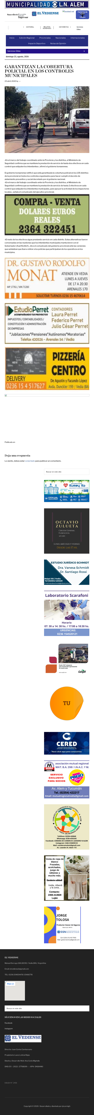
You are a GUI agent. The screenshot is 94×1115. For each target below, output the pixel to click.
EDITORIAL (30, 27)
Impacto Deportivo (36, 43)
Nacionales (61, 38)
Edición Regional (27, 38)
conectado (30, 461)
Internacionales (78, 38)
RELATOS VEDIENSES (47, 27)
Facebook (8, 1023)
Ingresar (23, 17)
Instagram (9, 1028)
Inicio (11, 38)
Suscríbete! (12, 15)
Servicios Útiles (80, 28)
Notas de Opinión (58, 43)
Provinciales (45, 38)
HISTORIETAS (64, 27)
